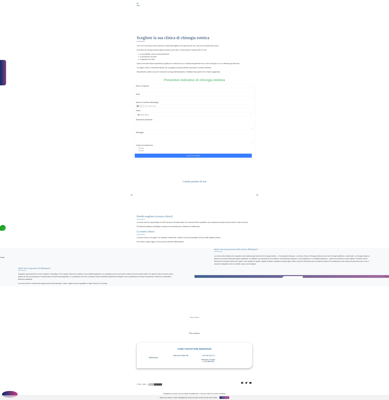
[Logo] (139, 4)
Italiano (160, 6)
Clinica (241, 3)
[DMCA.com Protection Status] (154, 384)
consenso (224, 397)
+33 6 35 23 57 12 (208, 355)
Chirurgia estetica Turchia (192, 3)
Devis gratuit (194, 317)
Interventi (231, 3)
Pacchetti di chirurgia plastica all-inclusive (163, 3)
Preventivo (146, 6)
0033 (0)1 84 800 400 (180, 355)
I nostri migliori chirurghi (214, 3)
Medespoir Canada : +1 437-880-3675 (208, 360)
